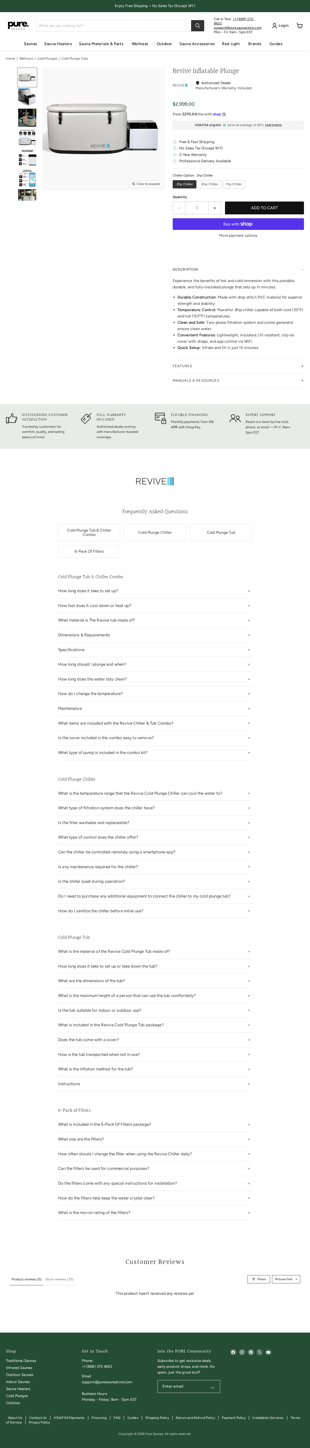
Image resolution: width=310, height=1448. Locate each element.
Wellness (140, 43)
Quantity (180, 197)
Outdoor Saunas (19, 1375)
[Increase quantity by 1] (215, 208)
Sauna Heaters (58, 43)
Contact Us (38, 1418)
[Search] (197, 25)
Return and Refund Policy (195, 1418)
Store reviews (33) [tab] (59, 1279)
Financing (99, 1418)
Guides (276, 43)
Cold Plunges (47, 59)
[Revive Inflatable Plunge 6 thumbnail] (27, 178)
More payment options (238, 236)
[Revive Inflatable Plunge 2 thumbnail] (27, 97)
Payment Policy (233, 1418)
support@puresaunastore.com (238, 28)
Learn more (273, 125)
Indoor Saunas (18, 1382)
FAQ (117, 1418)
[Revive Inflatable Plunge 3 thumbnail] (27, 117)
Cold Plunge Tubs (75, 59)
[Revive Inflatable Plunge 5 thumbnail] (27, 158)
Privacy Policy (39, 1422)
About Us (15, 1418)
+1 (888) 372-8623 (97, 1366)
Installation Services (268, 1418)
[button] (238, 269)
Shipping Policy (157, 1418)
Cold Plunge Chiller (155, 532)
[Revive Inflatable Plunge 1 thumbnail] (27, 77)
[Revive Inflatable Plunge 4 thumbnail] (27, 137)
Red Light (231, 43)
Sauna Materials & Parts (101, 43)
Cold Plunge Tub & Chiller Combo (89, 532)
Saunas (30, 43)
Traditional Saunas (21, 1361)
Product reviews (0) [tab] (26, 1279)
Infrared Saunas (19, 1368)
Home (11, 59)
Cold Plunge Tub (221, 532)
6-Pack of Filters (89, 551)
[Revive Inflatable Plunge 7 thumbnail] (27, 198)
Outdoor (164, 43)
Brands (255, 43)
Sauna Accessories (197, 43)
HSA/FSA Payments (69, 1418)
